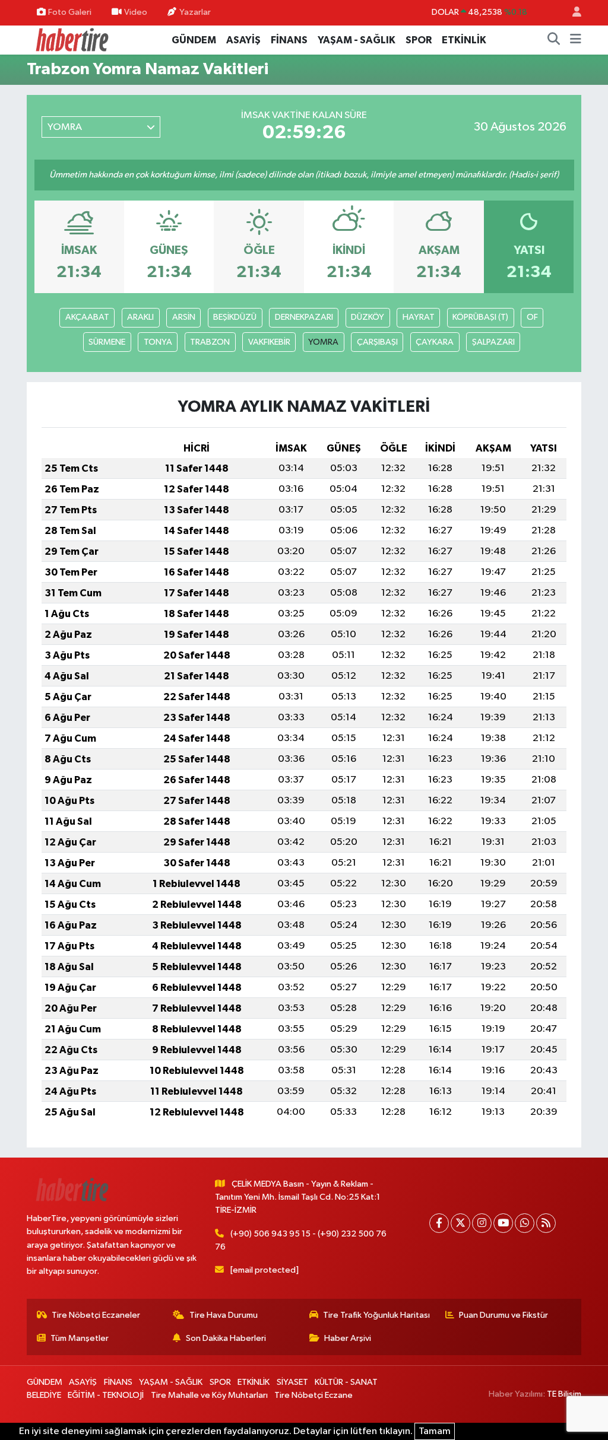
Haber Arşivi (347, 1338)
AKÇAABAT (87, 317)
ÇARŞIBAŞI (377, 342)
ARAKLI (140, 317)
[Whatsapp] (524, 1223)
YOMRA (323, 342)
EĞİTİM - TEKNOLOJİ (106, 1395)
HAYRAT (419, 317)
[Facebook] (439, 1223)
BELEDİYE (44, 1395)
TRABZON (210, 342)
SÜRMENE (106, 342)
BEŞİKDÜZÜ (234, 317)
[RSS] (546, 1223)
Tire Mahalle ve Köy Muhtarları (209, 1395)
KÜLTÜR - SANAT (346, 1382)
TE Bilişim (564, 1394)
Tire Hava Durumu (223, 1315)
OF (532, 317)
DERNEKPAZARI (304, 317)
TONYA (158, 342)
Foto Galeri (69, 12)
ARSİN (183, 317)
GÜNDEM (194, 40)
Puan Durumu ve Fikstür (503, 1315)
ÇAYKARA (435, 342)
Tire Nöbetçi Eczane (313, 1395)
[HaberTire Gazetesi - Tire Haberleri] (71, 39)
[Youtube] (503, 1223)
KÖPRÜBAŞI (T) (480, 317)
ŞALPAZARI (493, 342)
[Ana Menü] (575, 40)
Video (135, 12)
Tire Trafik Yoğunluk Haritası (376, 1315)
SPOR (419, 40)
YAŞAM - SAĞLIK (356, 40)
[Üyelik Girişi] (571, 13)
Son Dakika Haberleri (226, 1338)
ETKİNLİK (464, 40)
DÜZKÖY (367, 317)
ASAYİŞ (243, 40)
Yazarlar (195, 12)
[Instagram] (482, 1223)
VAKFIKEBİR (269, 342)
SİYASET (292, 1382)
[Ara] (554, 40)
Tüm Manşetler (79, 1338)
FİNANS (289, 40)
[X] (460, 1223)
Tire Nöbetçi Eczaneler (96, 1315)
